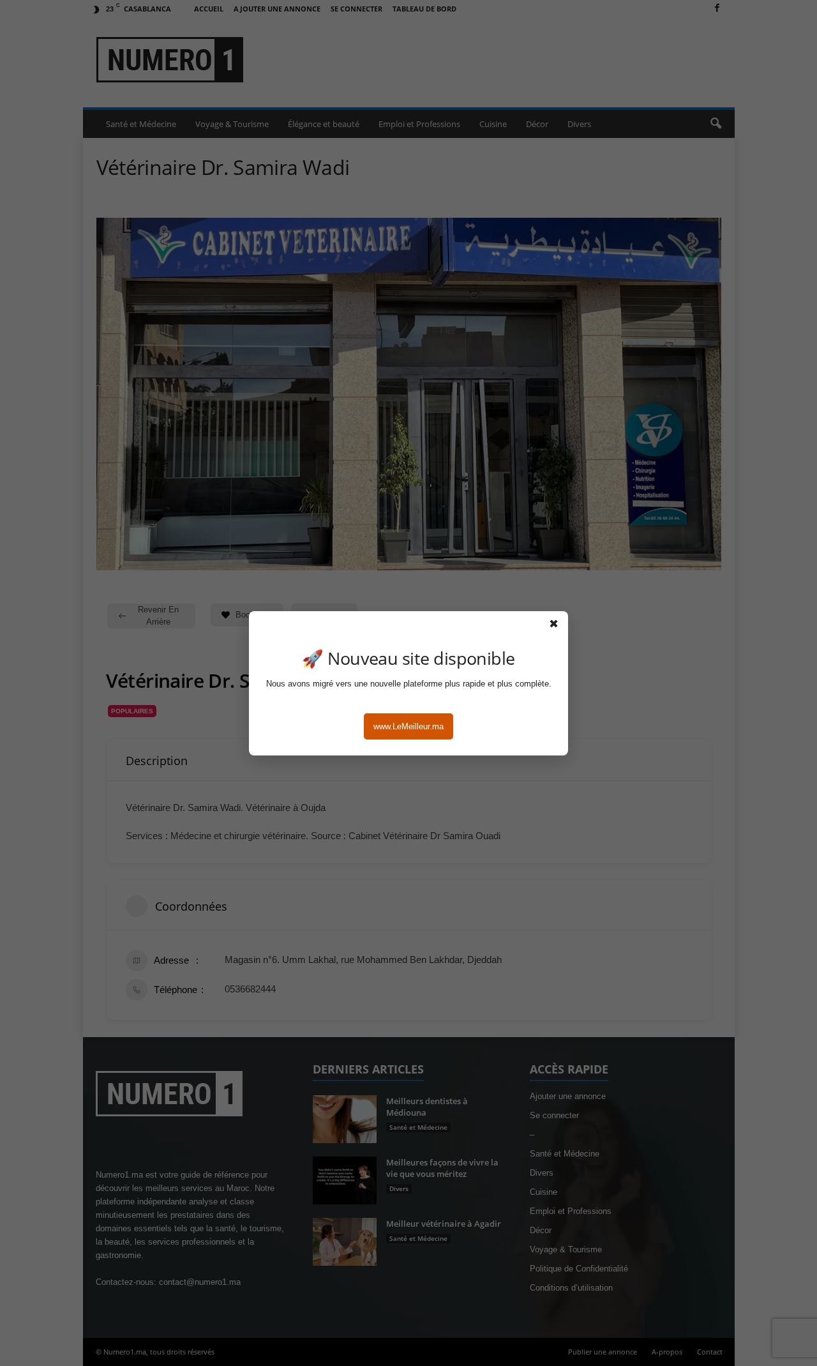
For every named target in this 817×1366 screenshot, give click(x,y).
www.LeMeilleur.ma (408, 726)
